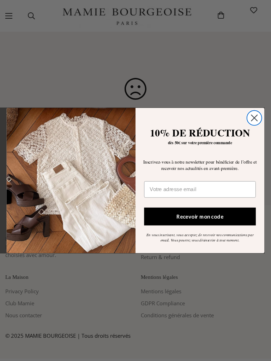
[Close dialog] (254, 117)
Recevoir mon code (199, 216)
